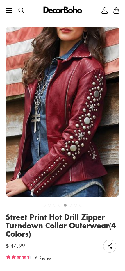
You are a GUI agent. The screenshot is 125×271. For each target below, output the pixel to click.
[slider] (19, 257)
